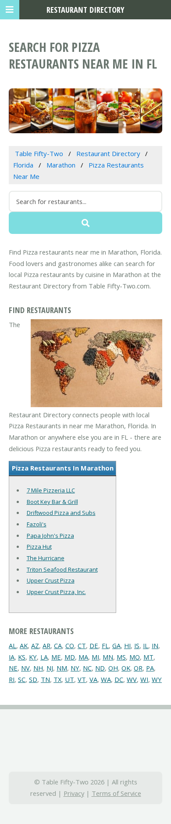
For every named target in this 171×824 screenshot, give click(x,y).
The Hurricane (45, 558)
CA (58, 645)
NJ (49, 668)
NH (38, 668)
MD (69, 657)
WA (106, 679)
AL (12, 645)
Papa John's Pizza (50, 536)
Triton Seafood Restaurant (62, 569)
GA (116, 645)
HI (127, 645)
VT (82, 679)
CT (82, 645)
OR (138, 668)
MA (83, 657)
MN (108, 657)
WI (144, 679)
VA (93, 679)
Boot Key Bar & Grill (52, 502)
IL (145, 645)
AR (46, 645)
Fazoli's (36, 524)
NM (62, 668)
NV (25, 668)
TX (57, 679)
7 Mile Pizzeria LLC (51, 490)
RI (11, 679)
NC (87, 668)
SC (21, 679)
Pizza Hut (39, 547)
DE (93, 645)
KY (33, 657)
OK (125, 668)
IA (11, 657)
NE (13, 668)
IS (136, 645)
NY (75, 668)
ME (56, 657)
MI (95, 657)
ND (100, 668)
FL (105, 645)
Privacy (74, 793)
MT (148, 657)
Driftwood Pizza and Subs (61, 513)
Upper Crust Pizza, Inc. (56, 592)
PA (150, 668)
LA (44, 657)
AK (24, 645)
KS (21, 657)
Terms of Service (116, 793)
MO (134, 657)
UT (69, 679)
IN (155, 645)
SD (33, 679)
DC (118, 679)
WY (157, 679)
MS (121, 657)
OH (113, 668)
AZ (35, 645)
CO (69, 645)
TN (45, 679)
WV (132, 679)
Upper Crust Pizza (51, 580)
